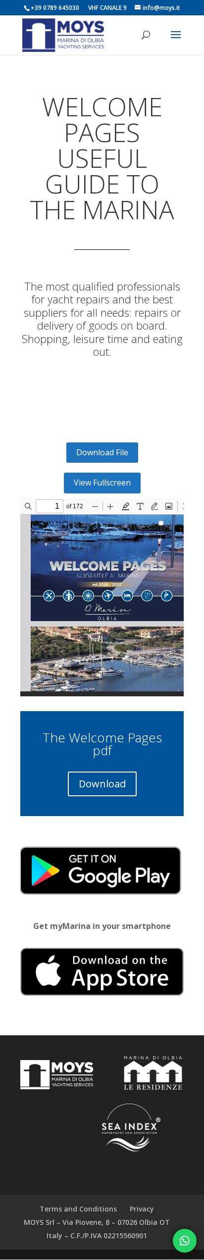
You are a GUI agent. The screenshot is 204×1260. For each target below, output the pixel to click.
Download (102, 783)
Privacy (142, 1208)
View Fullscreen (102, 482)
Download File (102, 452)
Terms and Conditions (78, 1208)
